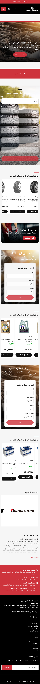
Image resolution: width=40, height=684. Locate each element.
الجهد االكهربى (29, 413)
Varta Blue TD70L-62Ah (11, 463)
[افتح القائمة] (3, 9)
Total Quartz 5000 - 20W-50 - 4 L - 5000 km (29, 340)
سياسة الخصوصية (33, 624)
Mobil (17, 337)
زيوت (37, 646)
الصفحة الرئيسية (33, 641)
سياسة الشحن (34, 628)
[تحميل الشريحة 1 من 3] (22, 59)
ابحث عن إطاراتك (20, 54)
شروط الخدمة (34, 631)
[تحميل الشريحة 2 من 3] (20, 59)
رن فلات (36, 126)
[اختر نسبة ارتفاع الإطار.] (2, 106)
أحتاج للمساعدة (29, 238)
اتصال (37, 650)
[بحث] (16, 9)
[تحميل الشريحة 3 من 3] (18, 59)
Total (36, 337)
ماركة (37, 145)
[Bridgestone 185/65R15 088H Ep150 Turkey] (27, 187)
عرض (37, 97)
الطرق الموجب (29, 397)
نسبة (37, 106)
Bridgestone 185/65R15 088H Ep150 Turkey (28, 200)
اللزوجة (31, 280)
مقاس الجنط (35, 116)
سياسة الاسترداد (33, 626)
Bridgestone (31, 197)
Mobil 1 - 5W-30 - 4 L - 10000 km (12, 340)
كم (33, 272)
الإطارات (36, 643)
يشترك (7, 667)
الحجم (32, 288)
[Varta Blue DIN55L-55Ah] (27, 451)
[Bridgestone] (22, 511)
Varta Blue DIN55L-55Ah (28, 463)
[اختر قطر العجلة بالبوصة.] (2, 116)
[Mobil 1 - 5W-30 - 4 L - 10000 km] (11, 327)
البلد (37, 136)
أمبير (32, 389)
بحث (20, 158)
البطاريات (36, 648)
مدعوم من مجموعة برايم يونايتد (13, 681)
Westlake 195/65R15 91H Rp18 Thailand (10, 200)
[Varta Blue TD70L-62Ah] (10, 451)
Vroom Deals (25, 681)
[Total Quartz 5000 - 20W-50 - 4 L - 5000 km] (29, 327)
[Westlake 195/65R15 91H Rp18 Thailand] (10, 187)
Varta (16, 460)
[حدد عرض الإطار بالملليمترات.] (2, 97)
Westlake (15, 197)
